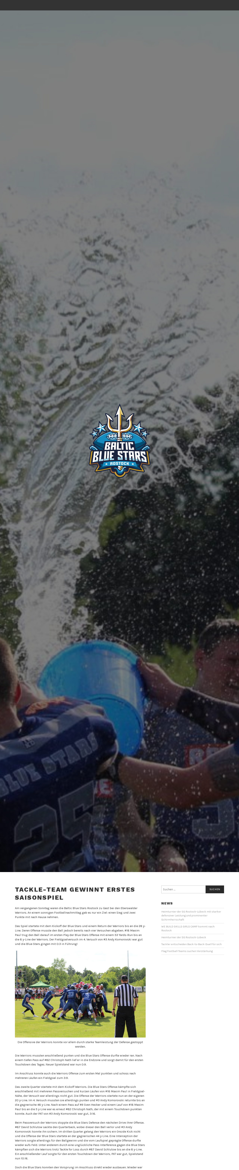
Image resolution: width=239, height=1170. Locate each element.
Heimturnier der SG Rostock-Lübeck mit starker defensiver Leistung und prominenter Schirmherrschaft (191, 915)
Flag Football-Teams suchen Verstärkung (187, 951)
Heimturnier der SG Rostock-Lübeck (183, 937)
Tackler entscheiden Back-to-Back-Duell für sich (191, 944)
